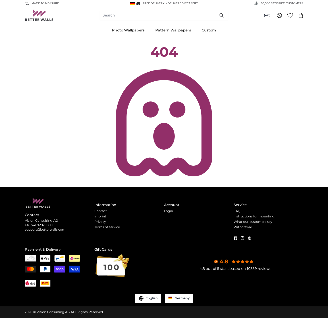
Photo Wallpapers (128, 30)
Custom (209, 30)
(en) (267, 15)
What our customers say (253, 222)
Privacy (100, 222)
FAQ (237, 211)
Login (168, 211)
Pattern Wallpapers (173, 30)
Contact (100, 211)
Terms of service (107, 227)
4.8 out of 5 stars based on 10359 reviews (235, 268)
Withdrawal (243, 227)
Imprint (100, 216)
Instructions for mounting (254, 216)
